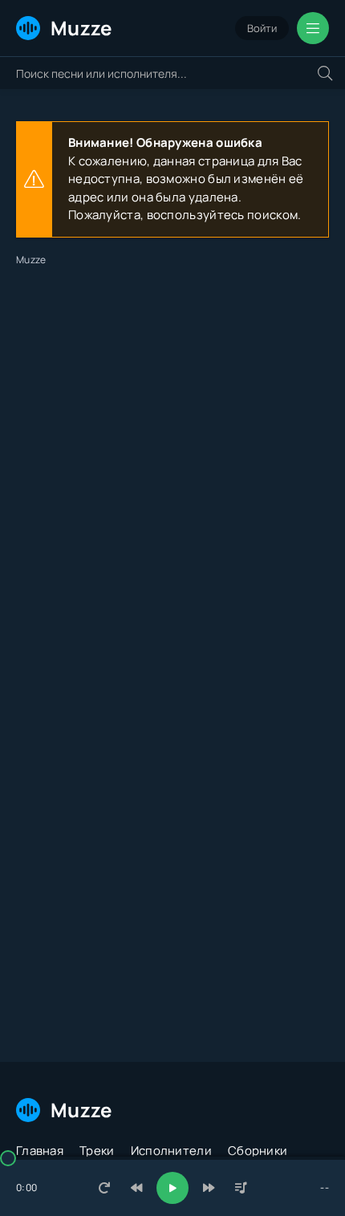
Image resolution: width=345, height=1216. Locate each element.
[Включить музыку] (172, 1188)
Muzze (81, 27)
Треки (97, 1150)
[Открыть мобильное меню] (313, 28)
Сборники (257, 1150)
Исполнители (171, 1150)
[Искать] (325, 73)
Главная (39, 1150)
